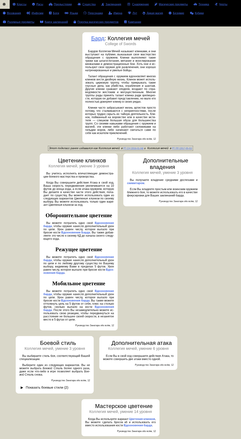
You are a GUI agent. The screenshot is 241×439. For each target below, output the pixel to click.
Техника (203, 4)
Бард (97, 38)
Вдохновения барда (75, 300)
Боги (56, 13)
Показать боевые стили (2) (47, 387)
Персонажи (95, 13)
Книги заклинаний (56, 21)
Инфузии (37, 13)
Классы (21, 4)
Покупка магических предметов (98, 21)
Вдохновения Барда (75, 232)
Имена (117, 13)
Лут (134, 13)
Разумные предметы (20, 21)
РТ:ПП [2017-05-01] (182, 148)
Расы (39, 4)
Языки (74, 13)
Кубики (199, 13)
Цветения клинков (142, 418)
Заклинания (113, 4)
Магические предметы (173, 4)
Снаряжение (140, 4)
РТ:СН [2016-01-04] (133, 148)
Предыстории (63, 4)
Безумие (178, 13)
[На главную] (5, 4)
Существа (89, 4)
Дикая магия (155, 13)
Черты (223, 4)
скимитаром (135, 183)
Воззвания (14, 13)
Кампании (134, 21)
